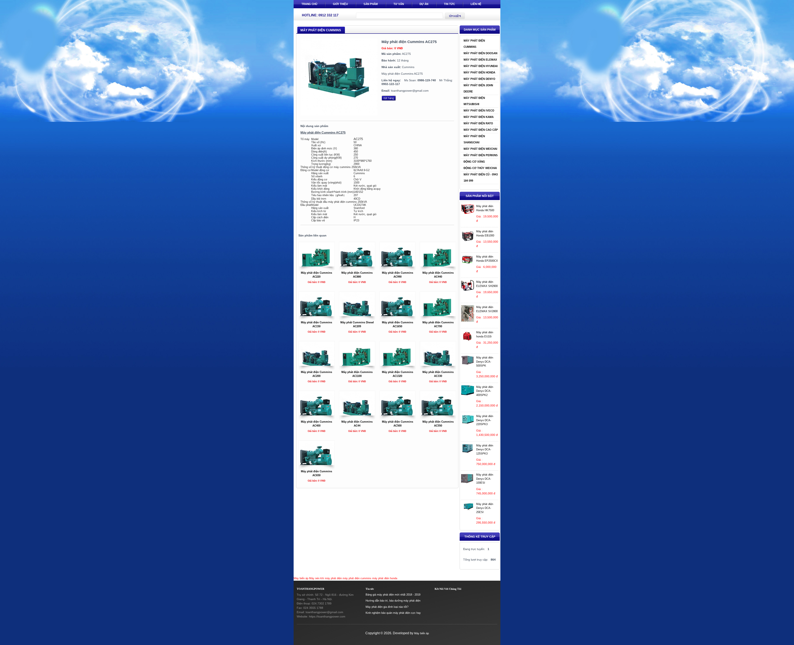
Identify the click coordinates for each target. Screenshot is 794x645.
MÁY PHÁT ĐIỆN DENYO (479, 78)
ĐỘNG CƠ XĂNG (474, 161)
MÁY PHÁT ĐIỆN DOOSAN (480, 53)
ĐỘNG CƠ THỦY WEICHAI (480, 168)
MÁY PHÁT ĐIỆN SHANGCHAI (474, 139)
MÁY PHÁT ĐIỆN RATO (478, 123)
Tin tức (449, 4)
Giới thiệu (340, 4)
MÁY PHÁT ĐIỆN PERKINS (481, 155)
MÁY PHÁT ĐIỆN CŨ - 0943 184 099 (481, 177)
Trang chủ (309, 4)
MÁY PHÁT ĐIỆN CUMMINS (474, 43)
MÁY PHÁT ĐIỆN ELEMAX (480, 59)
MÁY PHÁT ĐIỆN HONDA (479, 72)
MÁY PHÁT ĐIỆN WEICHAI (480, 148)
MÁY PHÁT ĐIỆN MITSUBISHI (474, 101)
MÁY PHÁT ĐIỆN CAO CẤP (481, 129)
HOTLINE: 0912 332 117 (320, 15)
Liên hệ (476, 4)
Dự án (424, 4)
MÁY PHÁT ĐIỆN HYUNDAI (481, 66)
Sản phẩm (371, 4)
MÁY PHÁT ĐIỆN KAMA (479, 117)
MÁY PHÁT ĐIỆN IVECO (479, 110)
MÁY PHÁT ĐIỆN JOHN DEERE (478, 88)
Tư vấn (398, 4)
